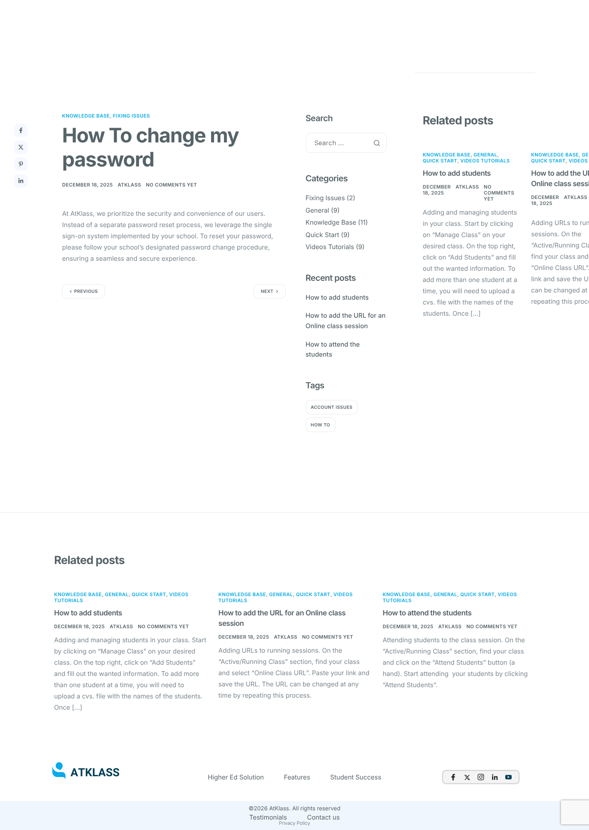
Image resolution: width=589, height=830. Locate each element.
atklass (129, 185)
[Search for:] (346, 143)
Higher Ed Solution (236, 777)
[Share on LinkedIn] (21, 181)
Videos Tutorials (330, 247)
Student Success (355, 777)
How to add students (457, 173)
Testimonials (268, 817)
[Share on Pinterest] (21, 164)
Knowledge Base (86, 116)
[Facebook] (453, 777)
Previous (86, 291)
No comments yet (171, 185)
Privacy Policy (294, 823)
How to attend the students (427, 613)
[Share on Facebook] (21, 130)
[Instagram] (481, 777)
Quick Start (322, 235)
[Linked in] (495, 777)
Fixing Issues (131, 116)
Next (267, 291)
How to (320, 425)
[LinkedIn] (508, 777)
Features (297, 777)
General (317, 210)
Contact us (323, 817)
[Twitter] (467, 777)
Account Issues (332, 407)
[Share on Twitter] (21, 147)
